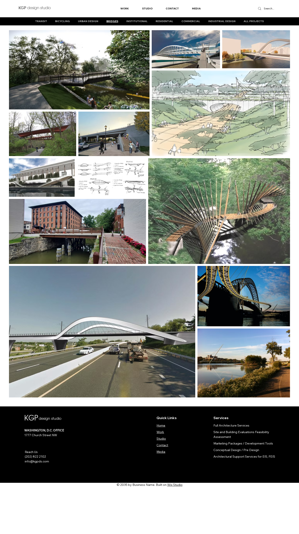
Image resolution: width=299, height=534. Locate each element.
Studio (161, 438)
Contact (162, 445)
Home (161, 425)
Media (161, 451)
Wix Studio (175, 485)
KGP (35, 7)
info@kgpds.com (37, 461)
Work (160, 432)
